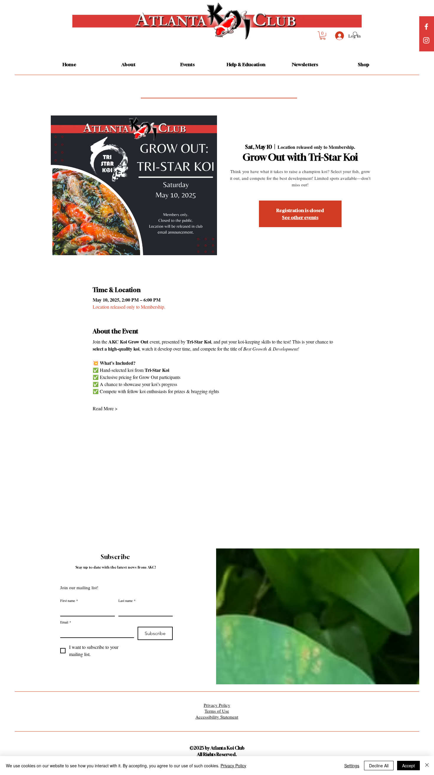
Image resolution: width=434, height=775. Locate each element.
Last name (127, 600)
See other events (300, 217)
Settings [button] (351, 766)
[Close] (426, 765)
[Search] (355, 34)
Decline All (379, 766)
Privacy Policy (233, 766)
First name (69, 600)
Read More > (105, 408)
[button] (323, 35)
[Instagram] (426, 40)
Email (65, 622)
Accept (408, 766)
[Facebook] (426, 26)
